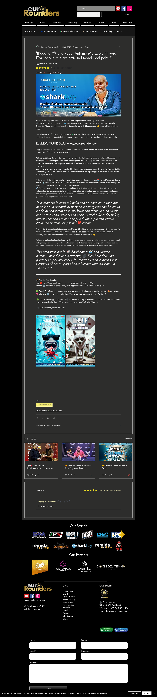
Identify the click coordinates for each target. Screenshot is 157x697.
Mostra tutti (129, 438)
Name (32, 640)
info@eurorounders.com (116, 611)
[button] (129, 31)
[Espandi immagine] (62, 317)
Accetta (147, 693)
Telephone (85, 651)
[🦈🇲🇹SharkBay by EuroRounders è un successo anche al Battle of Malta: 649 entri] (41, 452)
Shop (65, 618)
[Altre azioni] (119, 47)
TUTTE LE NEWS (30, 31)
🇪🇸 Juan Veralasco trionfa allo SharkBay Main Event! (78, 467)
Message (33, 662)
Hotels (65, 610)
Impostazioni (134, 693)
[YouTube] (118, 8)
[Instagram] (129, 8)
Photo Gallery (69, 599)
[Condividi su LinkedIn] (48, 418)
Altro (118, 31)
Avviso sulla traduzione (34, 600)
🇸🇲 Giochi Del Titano (54, 410)
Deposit (66, 613)
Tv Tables (66, 607)
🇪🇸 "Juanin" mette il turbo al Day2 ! (114, 467)
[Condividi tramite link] (54, 418)
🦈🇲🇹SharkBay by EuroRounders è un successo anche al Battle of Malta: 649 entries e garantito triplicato (40, 467)
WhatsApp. (105, 608)
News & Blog (69, 596)
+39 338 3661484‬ (112, 605)
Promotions (68, 602)
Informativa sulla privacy (99, 693)
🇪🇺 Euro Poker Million (48, 31)
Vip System (68, 616)
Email (32, 651)
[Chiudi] (154, 693)
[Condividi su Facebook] (37, 418)
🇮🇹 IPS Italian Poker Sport (69, 31)
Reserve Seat (68, 605)
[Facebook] (123, 8)
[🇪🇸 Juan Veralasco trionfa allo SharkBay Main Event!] (78, 452)
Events (66, 593)
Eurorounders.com (44, 405)
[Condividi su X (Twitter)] (43, 418)
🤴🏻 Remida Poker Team (90, 31)
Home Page (68, 590)
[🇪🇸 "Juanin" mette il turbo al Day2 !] (115, 452)
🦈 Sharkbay (107, 31)
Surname (85, 640)
